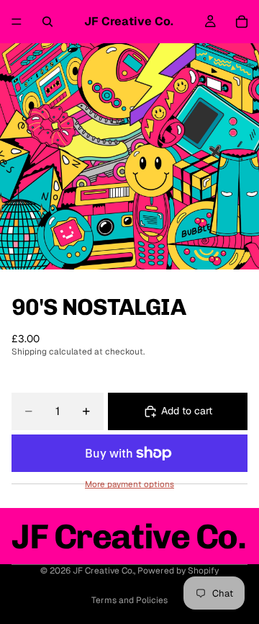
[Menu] (16, 21)
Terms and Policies (129, 600)
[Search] (47, 21)
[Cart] (242, 21)
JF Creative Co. (103, 570)
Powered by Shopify (178, 570)
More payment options (129, 484)
